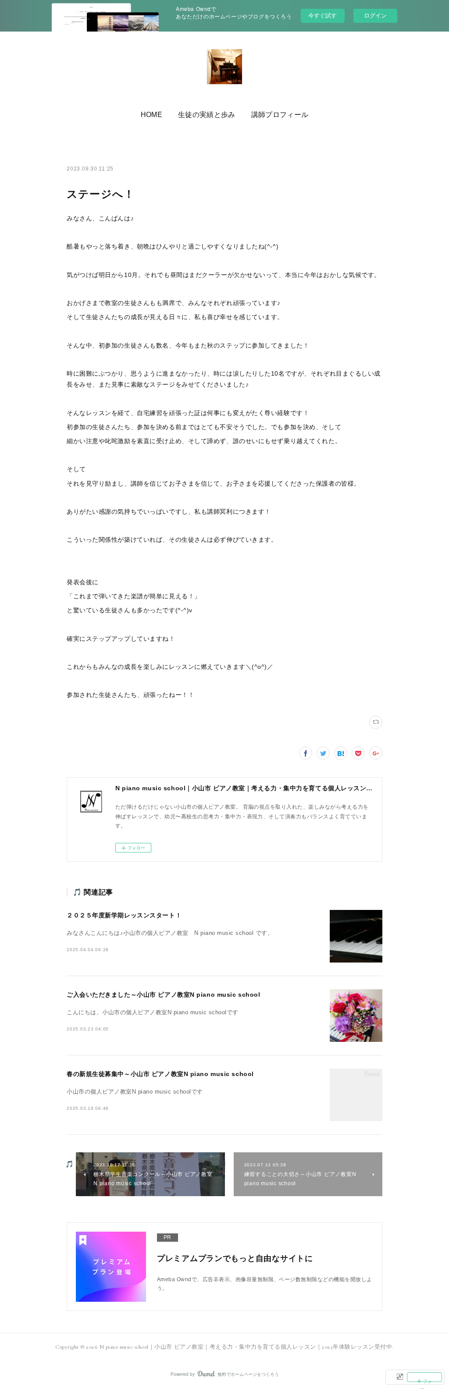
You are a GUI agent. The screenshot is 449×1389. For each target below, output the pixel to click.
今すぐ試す (322, 15)
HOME (151, 114)
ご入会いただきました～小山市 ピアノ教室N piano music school (163, 994)
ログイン (375, 15)
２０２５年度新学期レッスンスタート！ (124, 915)
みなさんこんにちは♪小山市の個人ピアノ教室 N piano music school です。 (170, 933)
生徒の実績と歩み (206, 114)
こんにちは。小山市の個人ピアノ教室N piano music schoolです (153, 1012)
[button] (151, 115)
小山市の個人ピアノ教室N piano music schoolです (135, 1092)
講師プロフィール (280, 114)
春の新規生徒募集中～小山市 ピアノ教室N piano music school (160, 1073)
